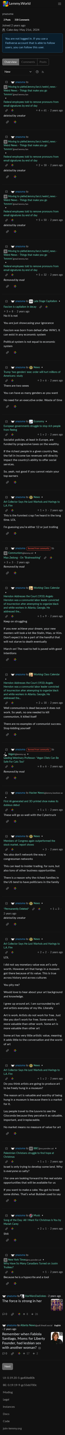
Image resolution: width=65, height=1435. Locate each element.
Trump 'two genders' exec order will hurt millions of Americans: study (32, 374)
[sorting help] (37, 71)
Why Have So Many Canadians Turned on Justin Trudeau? (31, 1265)
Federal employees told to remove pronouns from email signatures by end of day (31, 104)
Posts (43, 62)
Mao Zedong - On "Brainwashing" (22, 558)
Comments (28, 62)
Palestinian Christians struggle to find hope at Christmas (29, 1155)
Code (6, 1421)
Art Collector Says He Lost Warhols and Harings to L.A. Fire (32, 504)
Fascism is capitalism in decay (20, 307)
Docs (6, 1414)
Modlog (8, 1392)
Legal (6, 1399)
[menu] (59, 3)
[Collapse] (6, 82)
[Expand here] (57, 1305)
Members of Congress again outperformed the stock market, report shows (29, 843)
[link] (12, 111)
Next (8, 1366)
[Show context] (6, 111)
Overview (11, 62)
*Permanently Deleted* (16, 909)
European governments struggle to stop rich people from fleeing (32, 428)
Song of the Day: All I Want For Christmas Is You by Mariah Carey (32, 1222)
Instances (9, 1406)
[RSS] (43, 71)
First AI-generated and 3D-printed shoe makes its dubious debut (31, 803)
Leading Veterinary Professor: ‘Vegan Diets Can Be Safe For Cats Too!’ (31, 760)
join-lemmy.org (12, 1428)
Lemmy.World (20, 3)
